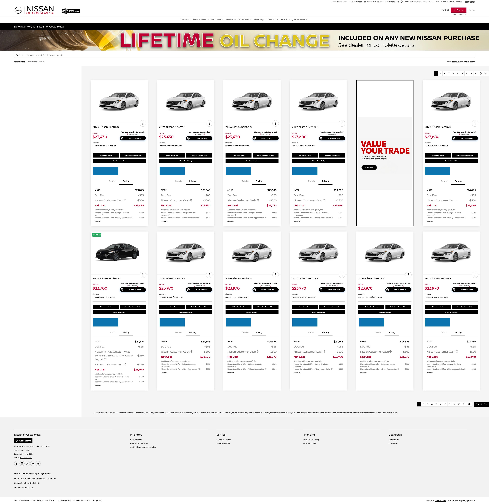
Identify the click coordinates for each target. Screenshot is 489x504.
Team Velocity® (440, 501)
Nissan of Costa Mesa (22, 500)
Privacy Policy (36, 500)
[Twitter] (471, 2)
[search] (448, 10)
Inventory (136, 434)
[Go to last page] (486, 73)
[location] (402, 2)
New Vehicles (136, 439)
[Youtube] (473, 2)
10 (476, 73)
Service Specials (223, 443)
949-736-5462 (394, 2)
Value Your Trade (106, 155)
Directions (393, 443)
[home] (443, 10)
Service (221, 434)
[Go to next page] (481, 73)
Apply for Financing (311, 439)
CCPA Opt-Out (96, 500)
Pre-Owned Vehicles (139, 443)
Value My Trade (309, 443)
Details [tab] (112, 181)
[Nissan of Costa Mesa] (36, 10)
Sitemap (56, 500)
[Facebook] (466, 2)
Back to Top (481, 404)
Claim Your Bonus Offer (133, 155)
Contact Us (25, 440)
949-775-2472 (361, 2)
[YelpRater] (38, 463)
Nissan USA (85, 500)
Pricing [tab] (126, 181)
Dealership (395, 434)
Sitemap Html (65, 500)
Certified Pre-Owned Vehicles (143, 447)
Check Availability (119, 161)
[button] (143, 123)
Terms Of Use (47, 500)
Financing (309, 434)
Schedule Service (223, 439)
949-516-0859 (378, 2)
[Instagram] (468, 2)
